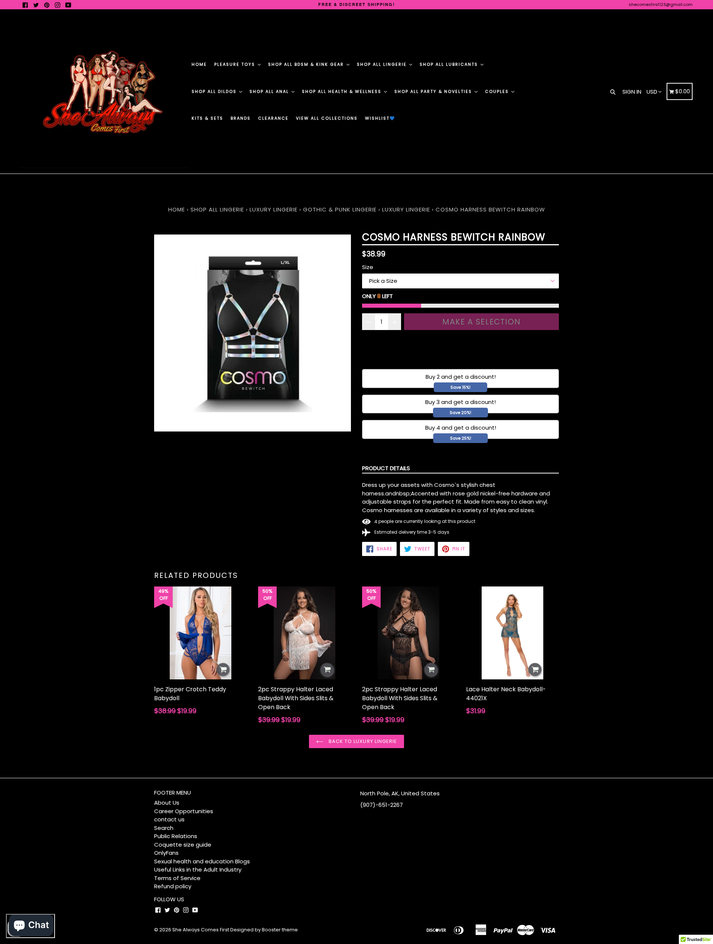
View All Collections (327, 118)
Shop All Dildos (215, 91)
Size (367, 267)
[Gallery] (252, 333)
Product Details (386, 468)
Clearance (273, 118)
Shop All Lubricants (450, 64)
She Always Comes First (200, 929)
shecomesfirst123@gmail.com (661, 4)
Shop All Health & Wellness (342, 91)
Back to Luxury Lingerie (362, 741)
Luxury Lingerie (273, 209)
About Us (166, 802)
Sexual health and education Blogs (202, 861)
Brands (241, 118)
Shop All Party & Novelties (434, 91)
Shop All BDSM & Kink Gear (307, 64)
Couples (498, 91)
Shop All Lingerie (382, 64)
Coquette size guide (182, 844)
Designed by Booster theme (264, 929)
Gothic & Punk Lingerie (340, 209)
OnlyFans (166, 853)
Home (199, 64)
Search (163, 828)
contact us (169, 819)
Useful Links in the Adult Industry (197, 869)
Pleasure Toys (235, 64)
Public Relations (175, 836)
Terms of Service (177, 878)
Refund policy (172, 886)
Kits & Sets (207, 118)
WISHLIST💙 (380, 118)
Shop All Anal (270, 91)
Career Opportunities (183, 811)
